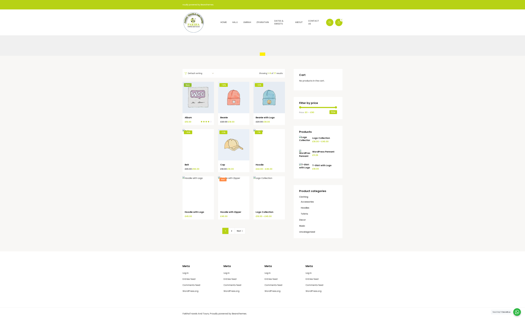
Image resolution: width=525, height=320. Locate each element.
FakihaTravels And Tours (196, 313)
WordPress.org (190, 291)
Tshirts (304, 213)
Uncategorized (307, 231)
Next (239, 231)
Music (302, 225)
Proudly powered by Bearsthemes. (228, 313)
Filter (333, 112)
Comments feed (191, 285)
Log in (186, 273)
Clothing (303, 196)
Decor (302, 219)
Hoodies (305, 207)
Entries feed (189, 279)
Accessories (307, 201)
